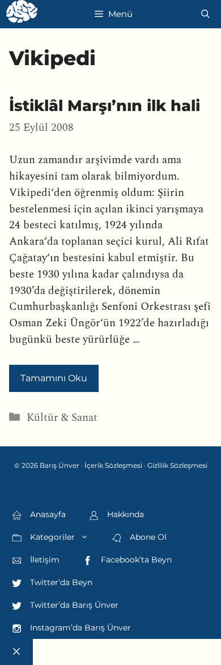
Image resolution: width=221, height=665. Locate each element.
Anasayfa (47, 514)
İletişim (44, 560)
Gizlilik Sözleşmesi (177, 465)
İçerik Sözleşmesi (113, 465)
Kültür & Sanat (62, 418)
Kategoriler (51, 537)
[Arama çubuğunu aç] (205, 14)
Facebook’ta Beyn (135, 560)
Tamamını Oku (53, 378)
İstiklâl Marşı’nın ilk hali (104, 105)
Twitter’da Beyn (60, 582)
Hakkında (124, 514)
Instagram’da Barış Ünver (79, 628)
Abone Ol (147, 537)
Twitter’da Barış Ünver (73, 605)
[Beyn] (22, 14)
